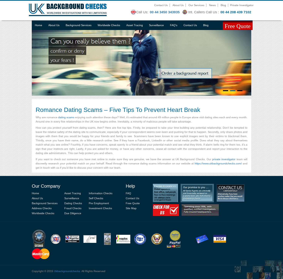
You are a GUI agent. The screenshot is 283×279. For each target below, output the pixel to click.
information (164, 163)
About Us (178, 5)
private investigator (223, 159)
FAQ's (173, 25)
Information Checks (100, 193)
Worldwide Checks (109, 25)
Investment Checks (100, 208)
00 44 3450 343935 (165, 12)
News (212, 5)
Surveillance (156, 25)
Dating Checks (73, 203)
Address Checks (42, 208)
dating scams (66, 117)
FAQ (128, 193)
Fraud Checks (72, 208)
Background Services (78, 25)
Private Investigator (242, 5)
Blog (223, 5)
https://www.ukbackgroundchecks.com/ (218, 163)
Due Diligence (72, 213)
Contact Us (161, 5)
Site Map (131, 208)
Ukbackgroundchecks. (67, 271)
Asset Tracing (134, 25)
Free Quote (133, 203)
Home (38, 25)
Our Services (196, 5)
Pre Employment (99, 203)
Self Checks (96, 198)
